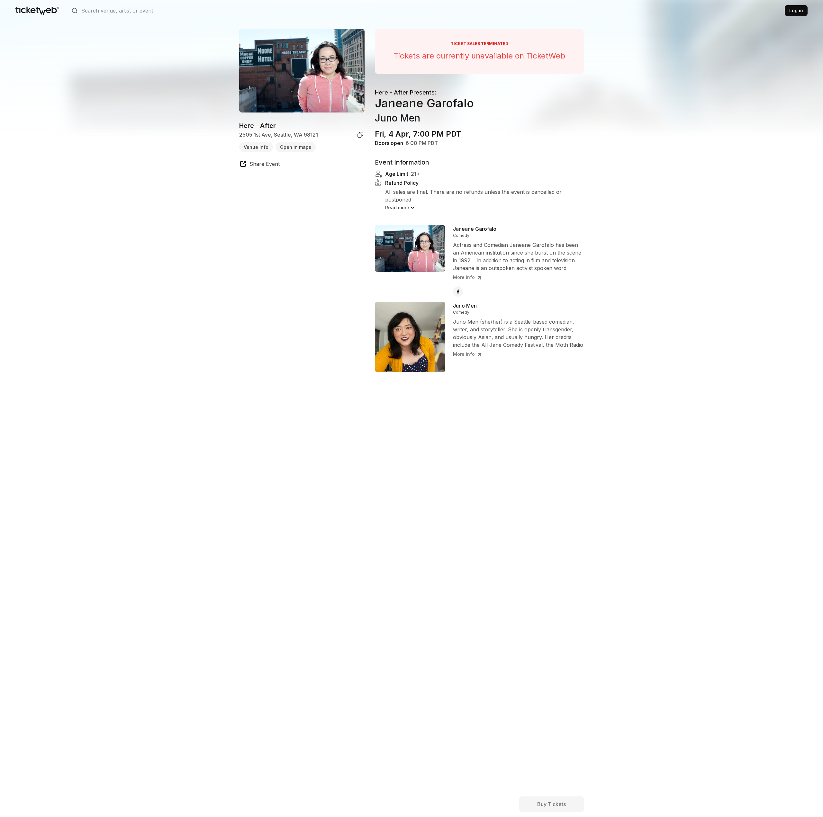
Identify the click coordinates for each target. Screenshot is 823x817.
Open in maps (295, 146)
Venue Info (256, 146)
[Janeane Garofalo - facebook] (458, 291)
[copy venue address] (360, 134)
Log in (796, 10)
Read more (397, 207)
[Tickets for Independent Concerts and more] (37, 10)
